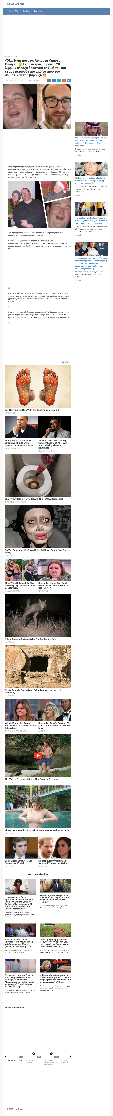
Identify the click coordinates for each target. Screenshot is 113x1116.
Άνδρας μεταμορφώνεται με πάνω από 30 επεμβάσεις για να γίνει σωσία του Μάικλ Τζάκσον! (54, 898)
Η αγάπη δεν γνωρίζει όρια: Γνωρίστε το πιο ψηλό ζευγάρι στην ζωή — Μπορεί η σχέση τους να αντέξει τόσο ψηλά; (91, 220)
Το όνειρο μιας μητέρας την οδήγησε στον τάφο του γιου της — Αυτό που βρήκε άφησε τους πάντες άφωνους (54, 943)
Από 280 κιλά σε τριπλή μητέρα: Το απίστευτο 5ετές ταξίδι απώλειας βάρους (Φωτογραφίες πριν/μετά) (19, 943)
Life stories (36, 80)
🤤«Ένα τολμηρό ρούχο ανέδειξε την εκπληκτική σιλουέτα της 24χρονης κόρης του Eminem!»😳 (90, 180)
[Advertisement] (56, 33)
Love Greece (15, 4)
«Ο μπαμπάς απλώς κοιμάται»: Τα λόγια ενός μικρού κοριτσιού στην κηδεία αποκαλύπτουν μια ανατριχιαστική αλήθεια (55, 978)
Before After (14, 11)
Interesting (38, 11)
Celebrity (26, 11)
